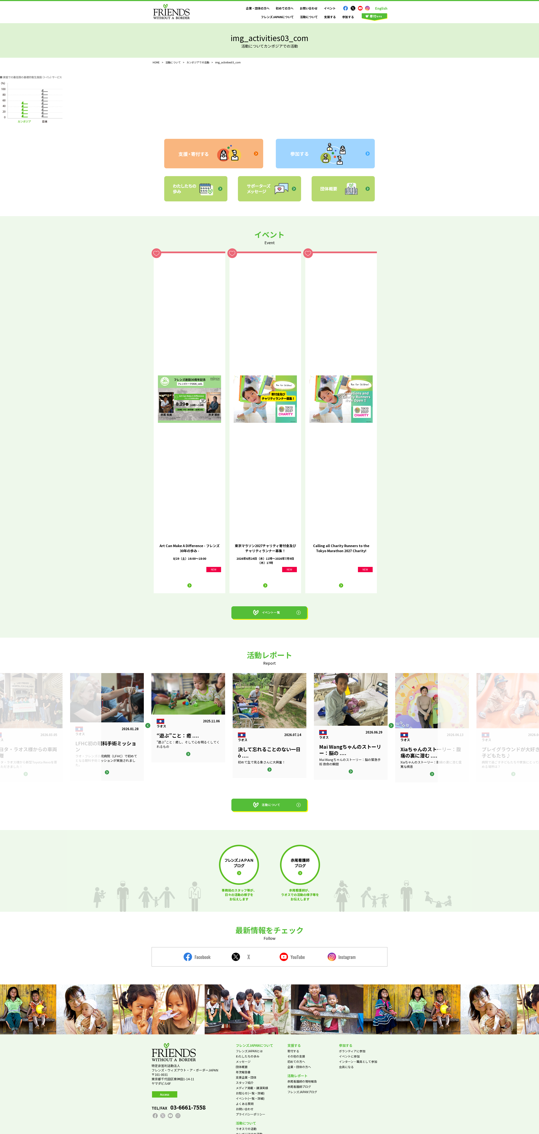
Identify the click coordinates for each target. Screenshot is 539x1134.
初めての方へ (285, 8)
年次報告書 (243, 1072)
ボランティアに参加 (352, 1051)
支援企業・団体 (246, 1077)
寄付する (293, 1051)
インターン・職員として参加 (358, 1061)
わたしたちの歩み (247, 1056)
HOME (156, 62)
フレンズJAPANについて (277, 17)
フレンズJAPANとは (249, 1051)
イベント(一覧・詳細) (250, 1098)
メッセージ (243, 1061)
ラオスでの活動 (246, 1129)
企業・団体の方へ (258, 8)
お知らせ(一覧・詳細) (250, 1093)
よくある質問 (244, 1104)
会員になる (346, 1067)
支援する (330, 17)
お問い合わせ (309, 8)
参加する (348, 17)
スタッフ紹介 (244, 1082)
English (381, 8)
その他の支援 (296, 1056)
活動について (309, 17)
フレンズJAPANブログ (302, 1092)
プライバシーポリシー (250, 1114)
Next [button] (391, 725)
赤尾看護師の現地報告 (302, 1081)
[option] (269, 725)
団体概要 (242, 1067)
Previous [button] (147, 725)
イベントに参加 (349, 1056)
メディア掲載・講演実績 (252, 1088)
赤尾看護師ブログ (299, 1086)
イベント (330, 8)
